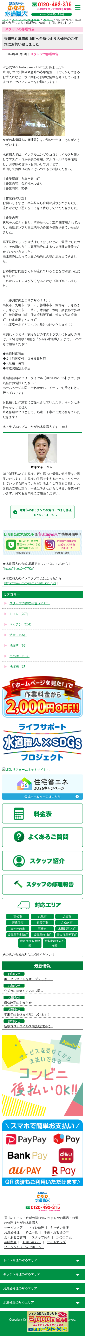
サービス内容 (13, 1227)
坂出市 (67, 916)
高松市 (17, 916)
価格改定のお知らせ (18, 1002)
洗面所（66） (18, 645)
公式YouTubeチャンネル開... (23, 991)
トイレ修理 (36, 1227)
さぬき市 (67, 922)
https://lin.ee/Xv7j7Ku (18, 568)
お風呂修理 (12, 1232)
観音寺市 (42, 922)
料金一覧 (32, 1232)
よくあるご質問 (15, 1237)
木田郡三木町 (67, 928)
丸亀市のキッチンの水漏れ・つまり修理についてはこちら (46, 512)
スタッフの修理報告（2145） (29, 603)
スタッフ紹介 (41, 1237)
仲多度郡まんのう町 (54, 943)
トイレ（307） (19, 613)
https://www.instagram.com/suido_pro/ (30, 583)
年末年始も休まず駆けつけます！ (27, 1014)
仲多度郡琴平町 (67, 934)
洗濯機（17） (18, 666)
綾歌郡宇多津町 (18, 934)
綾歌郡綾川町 (42, 934)
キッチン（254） (21, 624)
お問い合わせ (31, 1242)
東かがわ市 (18, 928)
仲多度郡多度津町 (30, 943)
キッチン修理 (59, 1227)
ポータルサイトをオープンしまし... (28, 979)
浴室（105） (18, 635)
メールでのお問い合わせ (51, 14)
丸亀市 (42, 916)
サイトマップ (56, 1242)
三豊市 (42, 928)
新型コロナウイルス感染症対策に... (28, 1026)
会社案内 (10, 1242)
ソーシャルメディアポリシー (24, 1247)
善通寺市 (18, 922)
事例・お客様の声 (56, 1232)
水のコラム (64, 1237)
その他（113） (19, 656)
